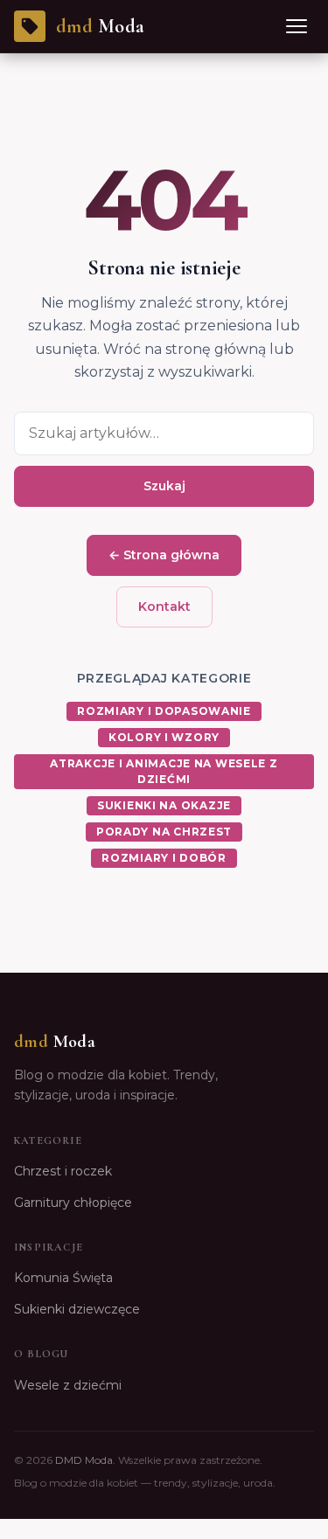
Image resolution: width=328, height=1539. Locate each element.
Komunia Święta (63, 1278)
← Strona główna (164, 555)
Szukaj (164, 486)
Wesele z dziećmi (68, 1385)
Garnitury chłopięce (73, 1202)
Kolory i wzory (164, 737)
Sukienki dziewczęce (77, 1309)
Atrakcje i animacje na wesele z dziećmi (163, 771)
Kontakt (164, 606)
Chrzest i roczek (63, 1171)
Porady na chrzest (164, 831)
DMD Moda (84, 1459)
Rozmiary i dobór (164, 857)
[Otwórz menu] (296, 26)
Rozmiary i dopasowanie (164, 711)
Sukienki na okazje (164, 805)
